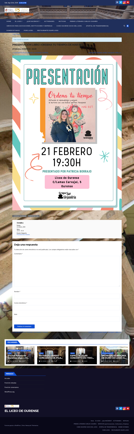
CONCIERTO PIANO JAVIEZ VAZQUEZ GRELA (104, 53)
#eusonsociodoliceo (13, 350)
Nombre (17, 291)
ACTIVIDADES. (49, 21)
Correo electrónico (20, 303)
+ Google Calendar (19, 216)
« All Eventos (16, 34)
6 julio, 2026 (13, 361)
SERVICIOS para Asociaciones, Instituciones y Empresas (29, 26)
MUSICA (41, 353)
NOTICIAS (62, 21)
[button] (124, 26)
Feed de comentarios (12, 387)
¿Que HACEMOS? (33, 21)
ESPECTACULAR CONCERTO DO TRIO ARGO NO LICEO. (81, 357)
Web (15, 314)
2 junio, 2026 (107, 361)
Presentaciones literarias (23, 234)
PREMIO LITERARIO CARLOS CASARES (84, 21)
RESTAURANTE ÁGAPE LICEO (47, 30)
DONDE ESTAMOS (13, 30)
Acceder (7, 378)
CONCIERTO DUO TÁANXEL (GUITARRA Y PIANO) (30, 53)
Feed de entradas (10, 383)
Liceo (9, 353)
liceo (23, 361)
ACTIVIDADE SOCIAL (25, 350)
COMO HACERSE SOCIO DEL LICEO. (69, 26)
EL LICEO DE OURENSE (19, 14)
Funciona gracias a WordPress (13, 425)
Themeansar (35, 425)
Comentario (18, 254)
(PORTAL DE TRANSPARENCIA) (97, 26)
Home (9, 21)
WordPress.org (9, 392)
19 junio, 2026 (45, 361)
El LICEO (18, 21)
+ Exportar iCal (33, 216)
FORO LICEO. (28, 30)
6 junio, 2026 (76, 361)
